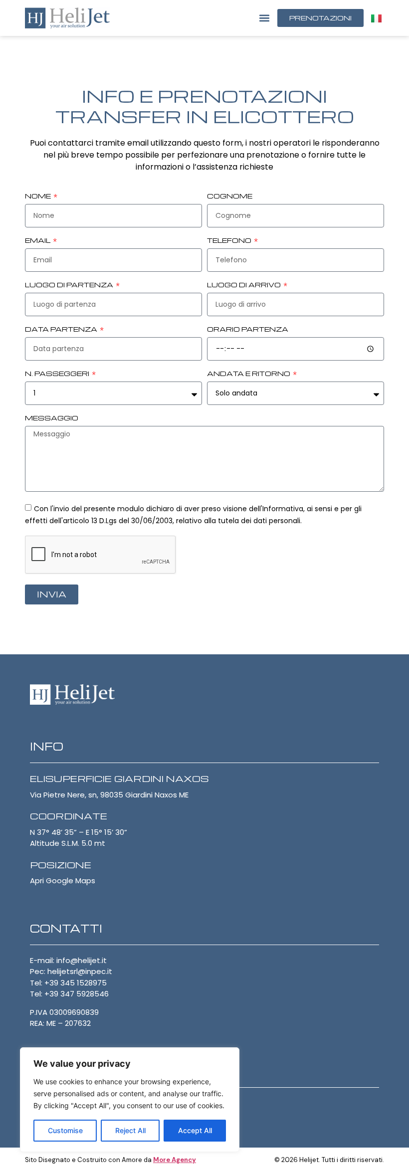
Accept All (195, 1130)
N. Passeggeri (58, 374)
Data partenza (62, 329)
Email (38, 240)
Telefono (230, 240)
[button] (264, 17)
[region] (129, 1099)
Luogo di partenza (70, 285)
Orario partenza (247, 329)
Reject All (130, 1130)
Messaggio (51, 418)
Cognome (229, 196)
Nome (38, 196)
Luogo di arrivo (244, 285)
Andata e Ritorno (249, 374)
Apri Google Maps (62, 880)
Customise (65, 1130)
